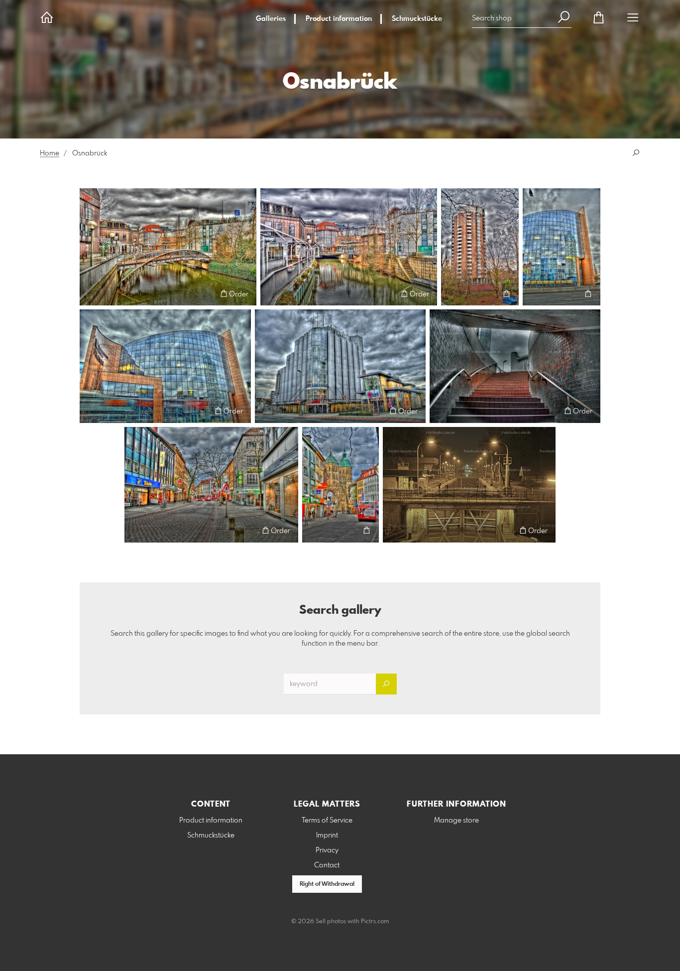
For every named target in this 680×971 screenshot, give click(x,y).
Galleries (271, 18)
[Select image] (92, 293)
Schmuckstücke (417, 18)
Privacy (327, 850)
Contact (327, 865)
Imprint (327, 835)
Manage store (456, 820)
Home (49, 153)
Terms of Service (327, 820)
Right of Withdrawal (327, 884)
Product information (339, 18)
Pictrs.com (375, 922)
